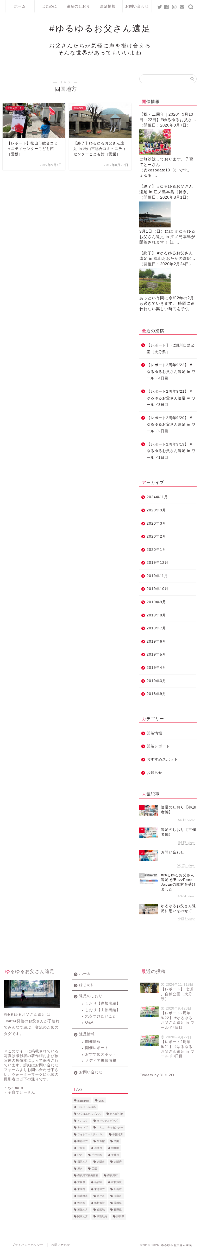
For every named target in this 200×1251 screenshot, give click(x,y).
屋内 (80, 1168)
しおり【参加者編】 (102, 1003)
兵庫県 (98, 1148)
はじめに (49, 6)
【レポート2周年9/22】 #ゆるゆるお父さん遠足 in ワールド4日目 (171, 371)
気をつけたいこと (100, 1016)
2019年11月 (157, 576)
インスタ (82, 1120)
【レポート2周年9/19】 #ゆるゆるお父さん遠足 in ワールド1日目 (171, 451)
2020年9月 (156, 510)
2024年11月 (157, 497)
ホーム (20, 6)
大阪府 (118, 1161)
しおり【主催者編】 (102, 1010)
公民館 (81, 1148)
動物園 (115, 1148)
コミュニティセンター (110, 1127)
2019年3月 (156, 681)
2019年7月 (156, 628)
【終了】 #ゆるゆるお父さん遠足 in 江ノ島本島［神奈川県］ (166, 189)
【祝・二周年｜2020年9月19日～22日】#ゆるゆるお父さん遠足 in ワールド (167, 117)
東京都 (81, 1189)
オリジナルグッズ (107, 1120)
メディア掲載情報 (100, 1060)
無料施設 (99, 1202)
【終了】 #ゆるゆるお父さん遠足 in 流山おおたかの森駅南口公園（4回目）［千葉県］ (167, 256)
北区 (80, 1154)
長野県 (118, 1209)
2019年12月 (157, 563)
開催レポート (158, 746)
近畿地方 (82, 1209)
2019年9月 (156, 602)
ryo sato (15, 1088)
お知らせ (154, 773)
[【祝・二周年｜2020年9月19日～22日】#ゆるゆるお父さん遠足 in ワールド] (155, 142)
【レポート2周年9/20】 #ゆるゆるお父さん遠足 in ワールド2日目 (171, 424)
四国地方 (82, 1161)
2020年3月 (156, 523)
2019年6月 (156, 641)
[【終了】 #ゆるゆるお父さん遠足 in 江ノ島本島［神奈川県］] (155, 214)
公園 (116, 1141)
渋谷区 (81, 1202)
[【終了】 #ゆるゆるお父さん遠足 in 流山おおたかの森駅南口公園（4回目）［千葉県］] (155, 281)
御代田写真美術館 (87, 1175)
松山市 (118, 1189)
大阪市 (101, 1161)
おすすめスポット (162, 759)
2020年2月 (156, 536)
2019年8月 (156, 615)
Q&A (89, 1022)
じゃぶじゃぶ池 (86, 1107)
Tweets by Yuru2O (157, 1075)
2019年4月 (156, 668)
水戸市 (101, 1196)
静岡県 (120, 1216)
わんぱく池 (116, 1114)
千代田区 (97, 1154)
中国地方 (118, 1134)
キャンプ (82, 1127)
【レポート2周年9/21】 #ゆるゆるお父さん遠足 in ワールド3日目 (171, 398)
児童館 (101, 1141)
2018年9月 (156, 694)
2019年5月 (156, 654)
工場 (94, 1168)
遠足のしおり (78, 6)
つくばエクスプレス (89, 1114)
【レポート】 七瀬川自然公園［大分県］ (171, 348)
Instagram (83, 1100)
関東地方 (82, 1216)
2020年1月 (156, 550)
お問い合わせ (137, 6)
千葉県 (115, 1154)
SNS (101, 1100)
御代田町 (112, 1175)
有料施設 (116, 1182)
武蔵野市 (82, 1196)
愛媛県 (81, 1182)
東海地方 (99, 1189)
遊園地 (101, 1209)
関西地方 (102, 1216)
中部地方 (82, 1141)
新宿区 (98, 1182)
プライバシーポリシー (27, 1244)
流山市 (118, 1196)
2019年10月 (157, 589)
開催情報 (154, 733)
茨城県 (118, 1202)
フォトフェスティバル (90, 1134)
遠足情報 (108, 6)
